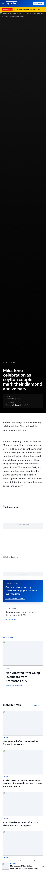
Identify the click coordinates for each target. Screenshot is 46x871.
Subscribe (38, 3)
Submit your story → (15, 598)
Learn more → (12, 619)
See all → (38, 705)
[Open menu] (3, 3)
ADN (5, 362)
